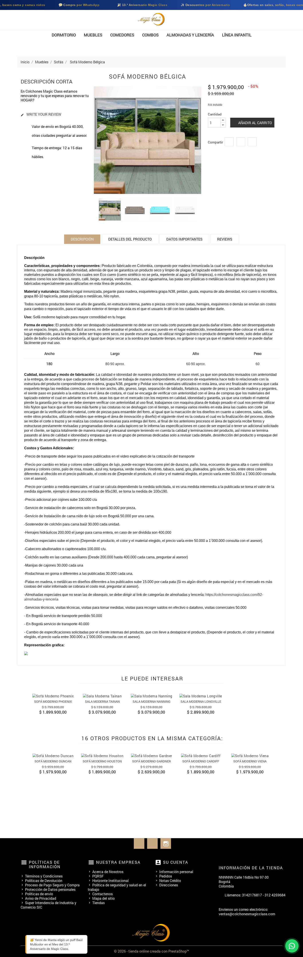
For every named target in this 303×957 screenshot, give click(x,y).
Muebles (93, 35)
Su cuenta (175, 862)
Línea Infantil (237, 35)
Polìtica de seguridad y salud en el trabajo (117, 887)
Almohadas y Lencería (190, 35)
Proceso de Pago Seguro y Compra (52, 885)
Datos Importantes (184, 239)
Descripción (82, 239)
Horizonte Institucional (110, 880)
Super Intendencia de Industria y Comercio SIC (48, 904)
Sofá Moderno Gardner (151, 761)
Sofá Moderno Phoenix (53, 701)
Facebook (139, 843)
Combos (150, 35)
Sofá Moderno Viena (250, 761)
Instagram (166, 843)
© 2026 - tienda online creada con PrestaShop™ (151, 951)
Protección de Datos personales (50, 889)
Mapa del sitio (103, 898)
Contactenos (102, 893)
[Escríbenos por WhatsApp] (292, 946)
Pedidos (165, 876)
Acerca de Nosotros (107, 871)
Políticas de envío (39, 893)
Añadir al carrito (254, 122)
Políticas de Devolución (43, 880)
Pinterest (252, 141)
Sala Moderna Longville (201, 701)
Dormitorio (64, 35)
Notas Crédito (170, 880)
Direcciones (168, 885)
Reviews (224, 239)
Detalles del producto (130, 239)
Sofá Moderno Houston (102, 761)
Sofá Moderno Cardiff (200, 761)
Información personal (176, 871)
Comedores (122, 35)
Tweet (240, 141)
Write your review (41, 114)
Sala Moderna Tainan (102, 701)
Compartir (229, 141)
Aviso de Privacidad (40, 898)
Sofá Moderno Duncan (53, 761)
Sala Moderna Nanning (152, 701)
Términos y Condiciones (44, 876)
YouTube (152, 843)
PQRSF (98, 876)
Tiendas (98, 902)
